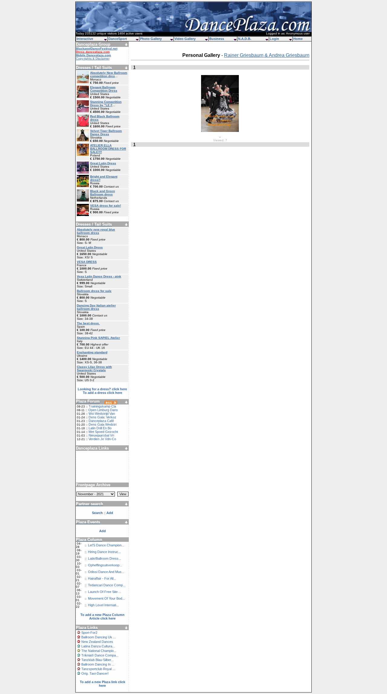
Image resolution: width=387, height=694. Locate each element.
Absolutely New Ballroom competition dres (108, 74)
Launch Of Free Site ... (104, 592)
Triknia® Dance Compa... (100, 655)
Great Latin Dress (103, 163)
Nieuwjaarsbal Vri (101, 435)
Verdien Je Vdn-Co (102, 439)
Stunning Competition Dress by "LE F (106, 103)
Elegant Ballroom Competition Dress (103, 89)
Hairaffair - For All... (102, 578)
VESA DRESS (87, 262)
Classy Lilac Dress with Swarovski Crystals (94, 368)
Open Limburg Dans (103, 410)
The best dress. (88, 323)
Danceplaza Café (101, 421)
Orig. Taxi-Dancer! (95, 673)
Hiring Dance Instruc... (104, 552)
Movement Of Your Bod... (106, 598)
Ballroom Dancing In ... (97, 664)
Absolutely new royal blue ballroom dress (96, 231)
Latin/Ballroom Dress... (104, 558)
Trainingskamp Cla (102, 406)
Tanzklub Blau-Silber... (97, 660)
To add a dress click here (102, 392)
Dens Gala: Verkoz (102, 417)
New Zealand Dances (97, 641)
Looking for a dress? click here (102, 389)
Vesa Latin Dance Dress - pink (99, 276)
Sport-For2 (89, 632)
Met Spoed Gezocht (103, 432)
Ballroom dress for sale (94, 291)
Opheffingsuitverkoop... (105, 565)
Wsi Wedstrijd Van (102, 413)
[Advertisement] (102, 464)
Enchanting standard (92, 352)
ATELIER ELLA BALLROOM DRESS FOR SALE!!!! (108, 149)
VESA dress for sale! (105, 205)
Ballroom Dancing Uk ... (98, 637)
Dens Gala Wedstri (102, 424)
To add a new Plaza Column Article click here (102, 616)
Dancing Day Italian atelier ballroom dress (96, 307)
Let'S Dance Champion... (106, 545)
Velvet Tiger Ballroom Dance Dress (106, 132)
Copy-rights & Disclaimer (92, 58)
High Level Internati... (103, 605)
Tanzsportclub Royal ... (98, 669)
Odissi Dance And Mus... (106, 572)
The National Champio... (98, 651)
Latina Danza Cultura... (98, 646)
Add (102, 531)
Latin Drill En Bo (100, 428)
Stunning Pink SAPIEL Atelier (98, 337)
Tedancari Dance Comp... (106, 585)
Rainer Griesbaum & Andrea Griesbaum (266, 55)
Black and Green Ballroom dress (102, 192)
